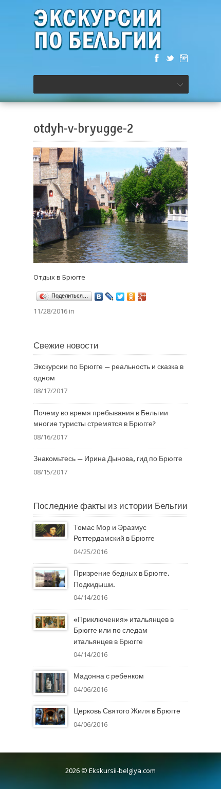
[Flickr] (183, 58)
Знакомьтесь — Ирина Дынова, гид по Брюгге (107, 458)
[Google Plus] (142, 296)
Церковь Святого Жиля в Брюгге (126, 711)
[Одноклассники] (131, 296)
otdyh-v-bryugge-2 (83, 128)
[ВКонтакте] (99, 296)
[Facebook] (157, 58)
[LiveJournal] (109, 296)
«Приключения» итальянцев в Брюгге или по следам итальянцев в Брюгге (123, 630)
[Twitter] (170, 58)
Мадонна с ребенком (108, 676)
